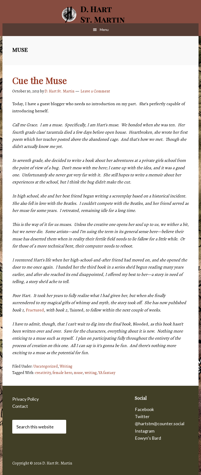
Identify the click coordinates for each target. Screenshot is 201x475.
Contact (20, 406)
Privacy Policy (25, 399)
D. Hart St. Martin (100, 14)
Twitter (142, 416)
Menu (104, 29)
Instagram (144, 431)
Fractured (35, 310)
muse (78, 372)
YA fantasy (106, 372)
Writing (66, 366)
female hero (62, 372)
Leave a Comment (95, 91)
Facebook (144, 409)
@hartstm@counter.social (159, 423)
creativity (43, 372)
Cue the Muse (39, 80)
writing (91, 372)
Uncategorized (45, 366)
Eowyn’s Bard (148, 438)
